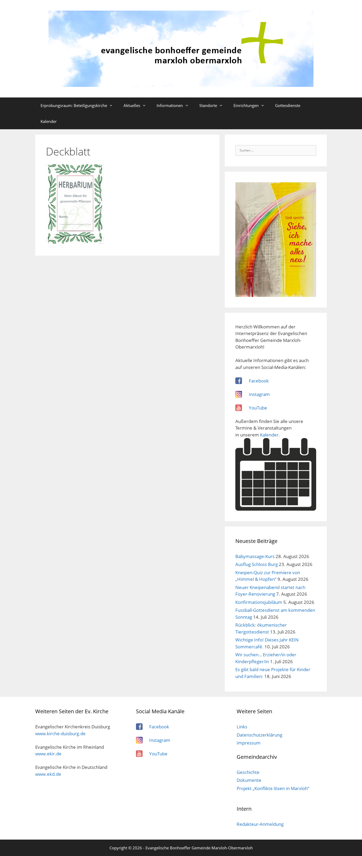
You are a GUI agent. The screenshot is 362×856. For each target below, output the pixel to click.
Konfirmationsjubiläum (258, 602)
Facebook (259, 381)
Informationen (170, 105)
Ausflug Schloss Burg (256, 564)
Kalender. (270, 435)
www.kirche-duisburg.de (60, 733)
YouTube (258, 408)
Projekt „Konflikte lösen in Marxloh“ (273, 788)
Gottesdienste (287, 105)
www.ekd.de (48, 774)
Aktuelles (131, 105)
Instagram (259, 394)
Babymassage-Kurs (255, 556)
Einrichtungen (246, 105)
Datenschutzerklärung (259, 735)
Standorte (208, 105)
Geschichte (248, 772)
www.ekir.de (48, 754)
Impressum (249, 743)
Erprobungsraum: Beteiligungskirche (74, 105)
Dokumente (249, 780)
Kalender (49, 121)
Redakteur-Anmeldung (260, 824)
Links (242, 727)
